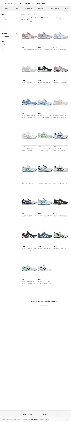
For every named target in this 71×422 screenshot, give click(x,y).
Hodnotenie (6, 51)
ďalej (67, 419)
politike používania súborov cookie (40, 419)
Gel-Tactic (6, 36)
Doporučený (7, 45)
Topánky (23, 14)
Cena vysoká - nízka (8, 46)
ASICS (5, 28)
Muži (5, 17)
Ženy (5, 19)
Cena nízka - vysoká (8, 49)
